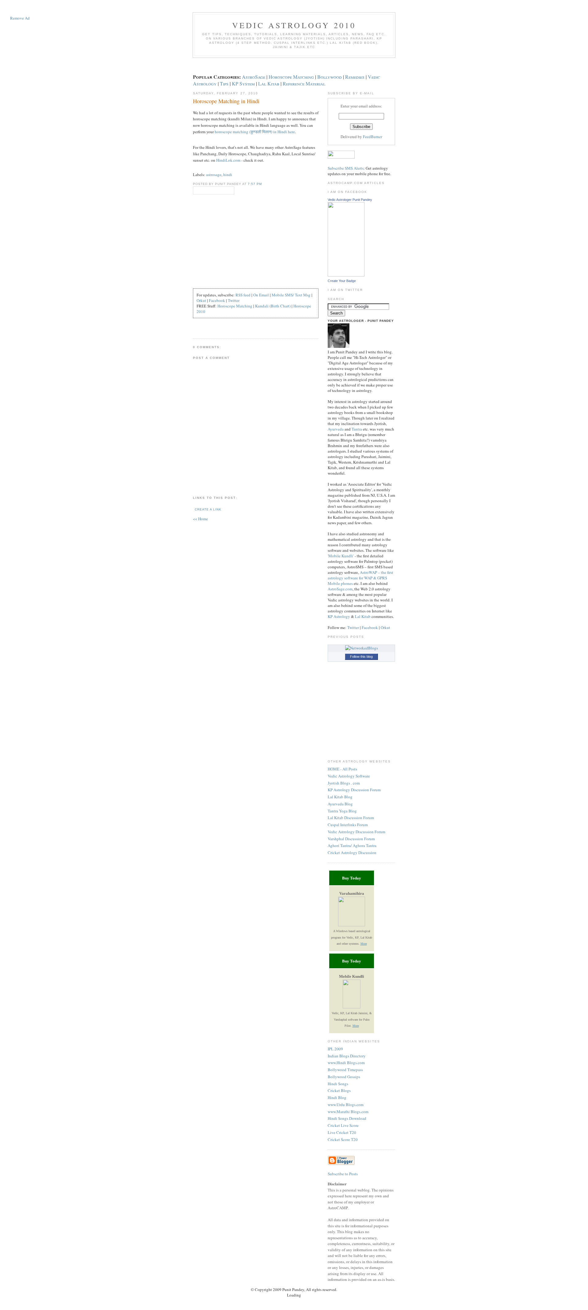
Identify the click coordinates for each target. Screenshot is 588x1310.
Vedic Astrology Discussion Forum (356, 831)
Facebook (217, 300)
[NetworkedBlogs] (361, 648)
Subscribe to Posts (343, 1173)
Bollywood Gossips (344, 1076)
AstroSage (253, 76)
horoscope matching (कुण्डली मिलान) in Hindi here (255, 131)
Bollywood (329, 76)
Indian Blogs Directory (347, 1056)
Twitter (233, 300)
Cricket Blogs (339, 1090)
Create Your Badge (342, 281)
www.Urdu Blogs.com (346, 1104)
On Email (261, 295)
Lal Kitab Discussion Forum (351, 817)
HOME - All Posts (342, 769)
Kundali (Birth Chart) (273, 306)
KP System (243, 83)
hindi (227, 174)
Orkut (201, 300)
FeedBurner (372, 136)
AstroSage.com (340, 589)
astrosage (213, 174)
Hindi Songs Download (347, 1118)
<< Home (200, 518)
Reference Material (304, 83)
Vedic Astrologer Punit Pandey (350, 199)
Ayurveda (336, 429)
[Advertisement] (20, 115)
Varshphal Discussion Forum (351, 838)
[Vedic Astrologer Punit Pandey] (346, 275)
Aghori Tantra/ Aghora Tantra (352, 845)
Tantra (357, 429)
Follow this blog (361, 656)
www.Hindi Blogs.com (346, 1062)
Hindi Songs (338, 1083)
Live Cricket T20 (342, 1132)
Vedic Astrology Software (349, 776)
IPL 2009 (335, 1049)
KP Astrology (339, 616)
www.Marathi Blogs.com (348, 1111)
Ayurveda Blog (340, 804)
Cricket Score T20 (343, 1139)
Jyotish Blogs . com (344, 783)
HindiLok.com (228, 160)
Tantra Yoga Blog (342, 811)
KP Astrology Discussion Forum (354, 789)
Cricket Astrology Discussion (352, 852)
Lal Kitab (268, 83)
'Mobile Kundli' (341, 556)
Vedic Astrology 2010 (294, 25)
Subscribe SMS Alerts (346, 168)
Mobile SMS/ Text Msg (291, 295)
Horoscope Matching (291, 76)
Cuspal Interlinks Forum (348, 824)
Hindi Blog (337, 1097)
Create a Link (208, 509)
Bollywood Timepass (345, 1069)
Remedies (354, 76)
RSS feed (243, 295)
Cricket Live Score (343, 1125)
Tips (224, 83)
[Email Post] (198, 326)
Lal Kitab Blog (340, 797)
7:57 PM (255, 184)
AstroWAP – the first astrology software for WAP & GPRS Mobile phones (360, 578)
